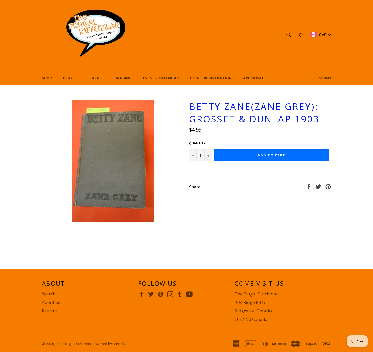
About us (51, 302)
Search (48, 294)
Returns (49, 311)
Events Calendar (161, 78)
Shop (47, 78)
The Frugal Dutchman (73, 343)
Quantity (197, 143)
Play (68, 78)
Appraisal (253, 78)
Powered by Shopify (109, 343)
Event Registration (211, 78)
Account (325, 77)
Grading (123, 78)
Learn (94, 78)
